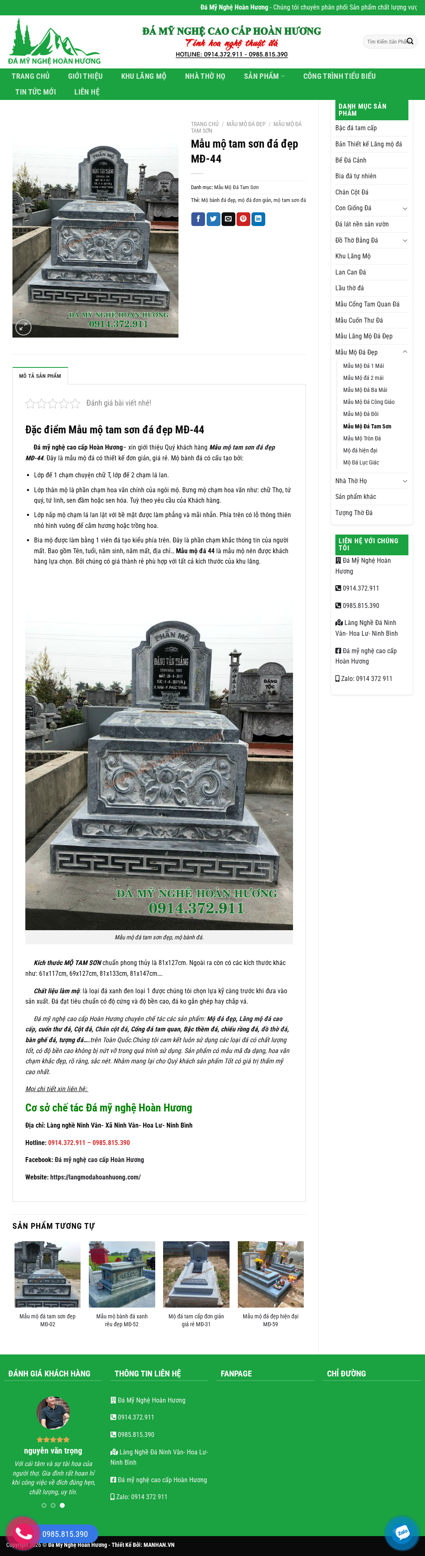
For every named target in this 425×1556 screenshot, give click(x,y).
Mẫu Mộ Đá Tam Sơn (367, 426)
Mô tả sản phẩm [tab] (40, 376)
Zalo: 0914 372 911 (366, 679)
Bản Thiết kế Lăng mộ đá (368, 144)
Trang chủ (205, 124)
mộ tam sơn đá (290, 200)
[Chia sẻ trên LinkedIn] (258, 219)
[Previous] (15, 1290)
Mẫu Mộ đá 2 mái (363, 378)
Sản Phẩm (261, 76)
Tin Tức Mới (35, 92)
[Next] (303, 1290)
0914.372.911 (360, 588)
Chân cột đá (111, 1029)
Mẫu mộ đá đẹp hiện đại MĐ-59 (270, 1320)
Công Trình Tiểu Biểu (339, 76)
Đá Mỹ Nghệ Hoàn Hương (151, 1400)
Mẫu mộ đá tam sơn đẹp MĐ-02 (48, 1320)
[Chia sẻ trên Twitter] (213, 219)
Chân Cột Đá (352, 192)
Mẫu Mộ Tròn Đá (362, 438)
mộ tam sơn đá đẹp (248, 447)
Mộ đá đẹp (221, 1019)
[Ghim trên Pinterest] (243, 219)
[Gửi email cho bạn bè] (228, 219)
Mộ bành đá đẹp (218, 200)
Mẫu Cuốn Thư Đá (359, 320)
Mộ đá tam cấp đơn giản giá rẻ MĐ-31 (196, 1320)
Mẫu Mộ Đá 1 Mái (363, 366)
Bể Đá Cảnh (350, 160)
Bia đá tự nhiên (355, 176)
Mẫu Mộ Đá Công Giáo (369, 402)
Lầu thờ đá (349, 288)
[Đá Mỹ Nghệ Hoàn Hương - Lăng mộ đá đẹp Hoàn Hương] (59, 41)
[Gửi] (410, 42)
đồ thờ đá (274, 1029)
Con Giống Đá (353, 208)
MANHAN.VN (159, 1538)
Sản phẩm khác (355, 497)
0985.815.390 (360, 606)
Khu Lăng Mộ (144, 76)
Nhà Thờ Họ (205, 76)
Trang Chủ (30, 76)
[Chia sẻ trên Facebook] (198, 219)
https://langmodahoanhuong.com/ (95, 1177)
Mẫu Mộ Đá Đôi (361, 414)
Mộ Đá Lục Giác (361, 462)
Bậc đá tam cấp (356, 128)
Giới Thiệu (85, 76)
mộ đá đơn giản (254, 200)
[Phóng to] (23, 327)
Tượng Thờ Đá (354, 513)
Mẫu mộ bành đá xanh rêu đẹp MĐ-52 (122, 1320)
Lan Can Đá (350, 272)
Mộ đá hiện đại (360, 450)
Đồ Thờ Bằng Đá (356, 240)
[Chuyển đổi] (405, 208)
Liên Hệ (86, 92)
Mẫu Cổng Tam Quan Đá (367, 304)
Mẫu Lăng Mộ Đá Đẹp (364, 336)
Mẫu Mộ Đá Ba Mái (365, 390)
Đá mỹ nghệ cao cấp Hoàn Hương (99, 1160)
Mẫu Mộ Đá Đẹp (356, 352)
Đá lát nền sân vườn (362, 224)
